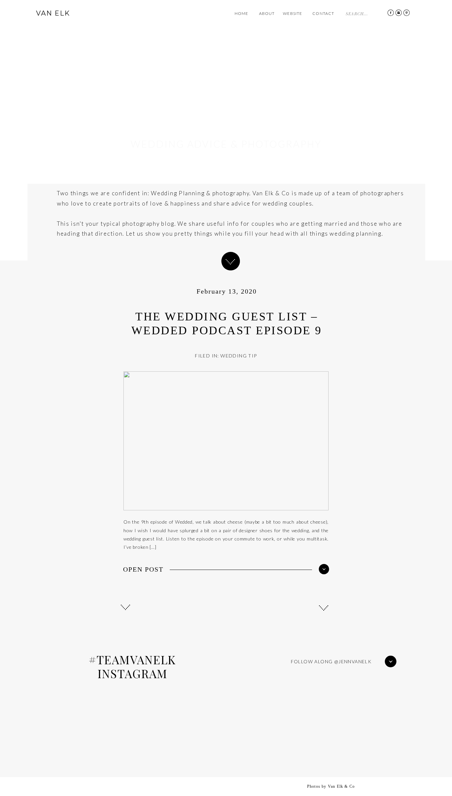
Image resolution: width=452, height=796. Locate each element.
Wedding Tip (238, 355)
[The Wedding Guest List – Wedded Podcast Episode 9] (324, 569)
